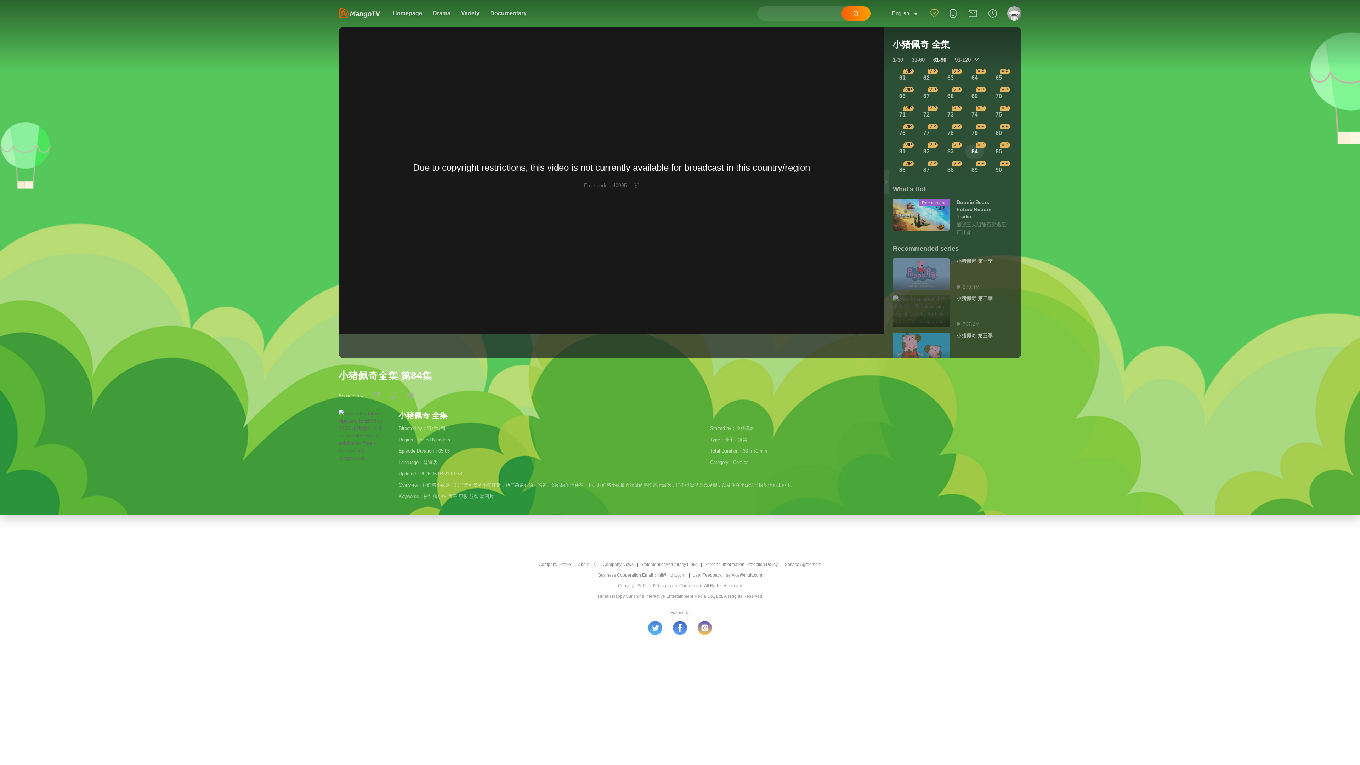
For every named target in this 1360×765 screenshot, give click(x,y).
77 (926, 133)
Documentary (508, 13)
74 (974, 115)
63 (950, 78)
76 (902, 133)
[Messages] (973, 18)
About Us (587, 564)
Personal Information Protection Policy (741, 564)
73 (950, 115)
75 (999, 115)
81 (902, 151)
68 (950, 96)
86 (902, 170)
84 (974, 151)
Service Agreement (803, 564)
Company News (618, 564)
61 (902, 78)
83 (950, 151)
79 (974, 133)
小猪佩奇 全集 (423, 415)
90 (999, 170)
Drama (441, 13)
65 (999, 78)
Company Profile (555, 564)
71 (902, 115)
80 (999, 133)
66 (902, 96)
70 (999, 96)
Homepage (407, 13)
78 (950, 133)
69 (974, 96)
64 (974, 78)
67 (926, 96)
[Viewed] (993, 18)
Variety (470, 13)
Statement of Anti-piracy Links (669, 564)
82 (926, 151)
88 (950, 170)
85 (999, 151)
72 (926, 115)
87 (926, 170)
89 (974, 170)
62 (926, 78)
